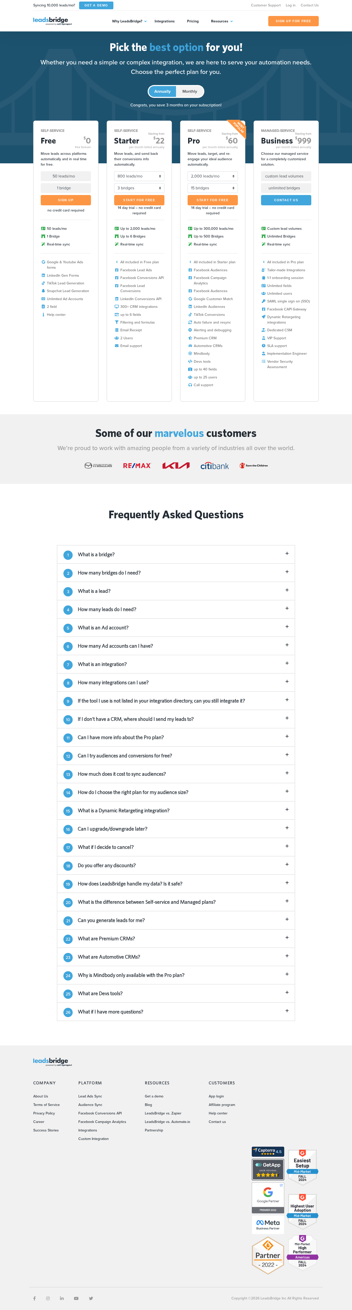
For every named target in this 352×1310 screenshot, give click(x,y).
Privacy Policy (44, 1113)
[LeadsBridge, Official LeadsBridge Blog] (52, 21)
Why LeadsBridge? (127, 21)
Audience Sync (90, 1105)
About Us (40, 1096)
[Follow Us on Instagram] (48, 1298)
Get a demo (154, 1096)
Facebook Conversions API (100, 1113)
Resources (219, 21)
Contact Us (310, 5)
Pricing (193, 21)
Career (38, 1122)
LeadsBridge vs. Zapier (163, 1113)
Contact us (217, 1122)
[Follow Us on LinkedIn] (62, 1298)
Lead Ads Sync (90, 1096)
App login (216, 1096)
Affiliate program (222, 1105)
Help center (218, 1113)
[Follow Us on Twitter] (91, 1298)
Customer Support (266, 5)
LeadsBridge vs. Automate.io (167, 1122)
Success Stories (46, 1130)
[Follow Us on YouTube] (76, 1298)
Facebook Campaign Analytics (102, 1122)
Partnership (154, 1130)
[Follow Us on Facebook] (34, 1298)
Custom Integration (93, 1139)
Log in (291, 5)
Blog (148, 1105)
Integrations (165, 21)
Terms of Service (46, 1105)
